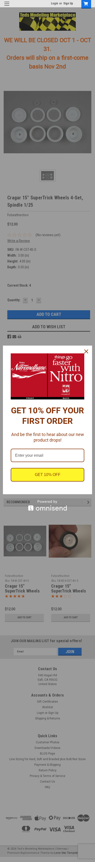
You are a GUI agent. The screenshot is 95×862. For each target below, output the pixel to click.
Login (54, 3)
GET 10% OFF (47, 475)
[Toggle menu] (6, 6)
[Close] (86, 351)
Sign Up (68, 3)
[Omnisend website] (47, 505)
